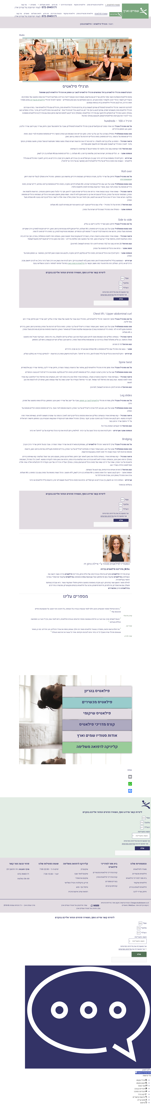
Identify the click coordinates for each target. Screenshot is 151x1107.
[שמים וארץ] (115, 14)
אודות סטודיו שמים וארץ (97, 735)
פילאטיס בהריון (97, 691)
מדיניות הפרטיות (107, 294)
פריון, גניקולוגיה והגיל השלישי (76, 882)
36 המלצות (21, 878)
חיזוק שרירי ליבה (140, 891)
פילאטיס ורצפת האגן (76, 263)
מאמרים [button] (33, 5)
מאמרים (124, 905)
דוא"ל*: (125, 287)
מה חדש (54, 5)
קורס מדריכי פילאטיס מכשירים (105, 872)
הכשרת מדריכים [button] (66, 5)
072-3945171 (49, 7)
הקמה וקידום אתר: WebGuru (138, 905)
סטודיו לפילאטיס (140, 869)
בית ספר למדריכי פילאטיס (136, 878)
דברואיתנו (148, 1065)
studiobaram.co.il (142, 903)
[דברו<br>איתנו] (88, 1061)
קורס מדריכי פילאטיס (97, 724)
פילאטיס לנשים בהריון (138, 887)
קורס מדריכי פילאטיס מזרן (106, 877)
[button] (75, 646)
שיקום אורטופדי (81, 878)
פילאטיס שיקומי (79, 5)
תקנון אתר (115, 903)
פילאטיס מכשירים (38, 100)
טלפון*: (125, 283)
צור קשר (24, 5)
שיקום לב (84, 869)
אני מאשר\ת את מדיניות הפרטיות (115, 292)
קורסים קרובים (111, 886)
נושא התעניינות (144, 831)
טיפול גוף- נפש (82, 887)
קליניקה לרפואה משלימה (97, 746)
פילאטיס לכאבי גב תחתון (89, 400)
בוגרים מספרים (111, 881)
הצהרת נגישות (125, 903)
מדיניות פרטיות (106, 903)
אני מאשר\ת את (114, 294)
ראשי (111, 24)
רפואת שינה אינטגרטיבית (78, 891)
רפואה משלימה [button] (45, 5)
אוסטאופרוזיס (125, 179)
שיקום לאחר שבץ (81, 873)
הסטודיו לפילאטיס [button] (113, 5)
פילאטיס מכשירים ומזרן (95, 5)
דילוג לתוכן (146, 1070)
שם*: (126, 278)
